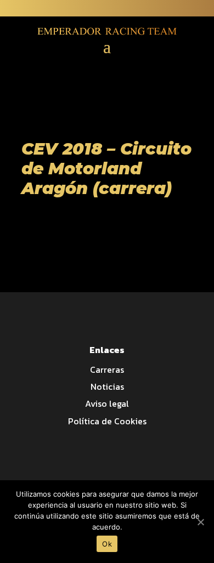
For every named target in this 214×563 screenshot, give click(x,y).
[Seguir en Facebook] (161, 9)
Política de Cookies (107, 421)
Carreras (107, 369)
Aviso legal (107, 403)
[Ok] (200, 521)
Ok (107, 543)
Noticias (107, 386)
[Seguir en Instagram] (205, 9)
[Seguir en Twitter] (183, 9)
